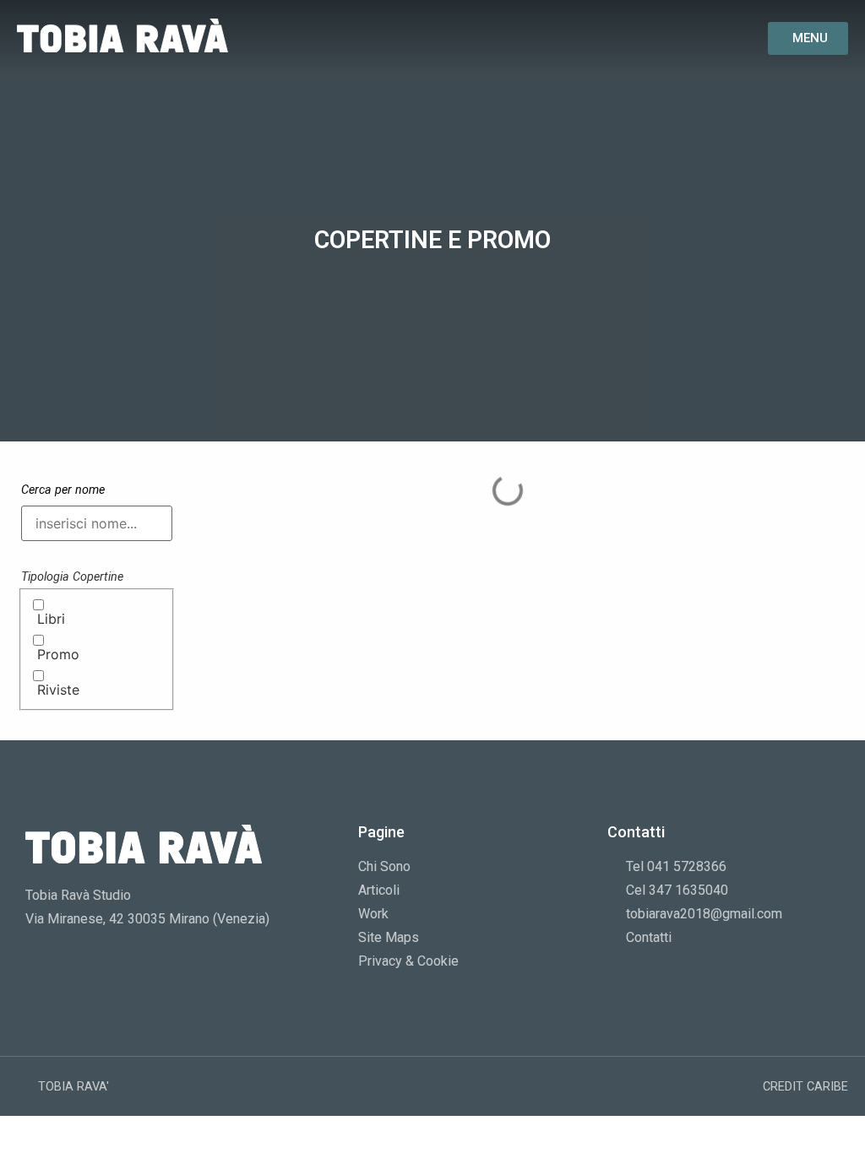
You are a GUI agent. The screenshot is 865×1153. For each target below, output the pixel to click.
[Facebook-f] (623, 38)
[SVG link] (122, 35)
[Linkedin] (686, 38)
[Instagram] (655, 38)
